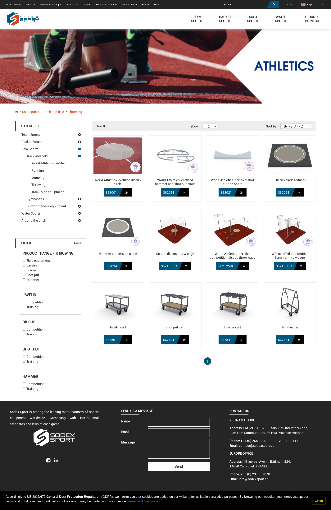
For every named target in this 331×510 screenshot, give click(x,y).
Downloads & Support (51, 4)
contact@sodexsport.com (258, 445)
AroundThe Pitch (311, 19)
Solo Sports (30, 111)
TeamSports (197, 19)
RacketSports (225, 19)
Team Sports (30, 134)
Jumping (37, 177)
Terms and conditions (143, 501)
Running (37, 170)
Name (125, 421)
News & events (13, 4)
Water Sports (31, 213)
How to (145, 4)
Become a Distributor (106, 4)
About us (30, 4)
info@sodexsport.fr (253, 479)
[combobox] (247, 4)
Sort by (271, 126)
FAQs (156, 4)
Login (290, 4)
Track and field (53, 111)
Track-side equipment (47, 192)
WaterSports (281, 19)
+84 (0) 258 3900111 (256, 440)
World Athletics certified (48, 163)
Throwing (75, 111)
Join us (87, 4)
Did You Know (129, 4)
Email (125, 431)
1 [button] (207, 361)
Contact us (73, 4)
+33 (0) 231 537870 (255, 474)
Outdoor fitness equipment (46, 206)
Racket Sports (31, 141)
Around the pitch (33, 220)
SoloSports (253, 19)
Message (128, 442)
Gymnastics (35, 199)
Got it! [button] (319, 500)
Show (194, 126)
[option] (307, 4)
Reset (78, 243)
